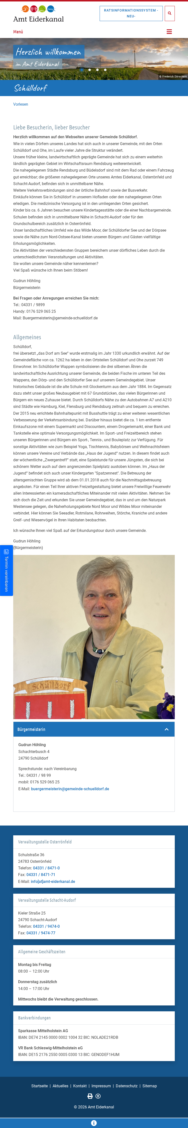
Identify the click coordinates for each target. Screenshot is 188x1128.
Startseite (39, 1086)
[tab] (94, 729)
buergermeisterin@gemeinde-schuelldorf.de (70, 789)
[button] (94, 729)
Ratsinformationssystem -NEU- (131, 13)
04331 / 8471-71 (40, 874)
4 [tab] (105, 70)
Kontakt (80, 1086)
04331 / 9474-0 (46, 926)
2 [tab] (89, 70)
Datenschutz (127, 1086)
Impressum (101, 1086)
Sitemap (149, 1086)
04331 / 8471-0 (46, 868)
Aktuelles (60, 1086)
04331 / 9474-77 (40, 933)
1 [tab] (82, 70)
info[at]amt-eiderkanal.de (53, 881)
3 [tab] (97, 70)
